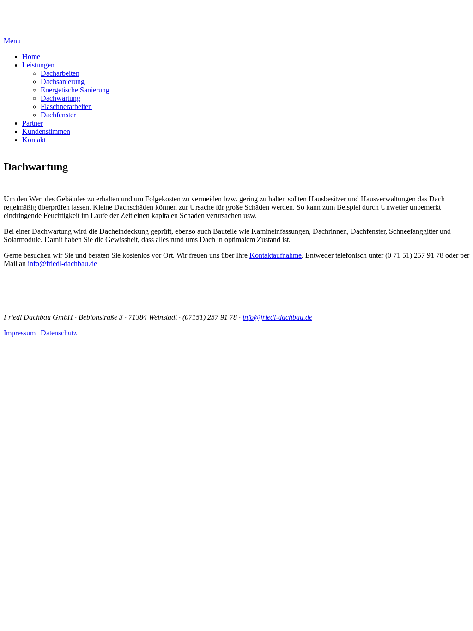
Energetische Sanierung (75, 90)
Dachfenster (58, 115)
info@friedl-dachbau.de (62, 263)
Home (31, 57)
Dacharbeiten (60, 73)
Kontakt (34, 140)
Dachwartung (60, 98)
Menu (12, 41)
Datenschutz (59, 333)
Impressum (20, 333)
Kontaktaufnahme (275, 255)
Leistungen (38, 65)
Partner (32, 123)
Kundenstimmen (46, 131)
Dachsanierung (63, 81)
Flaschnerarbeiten (66, 106)
